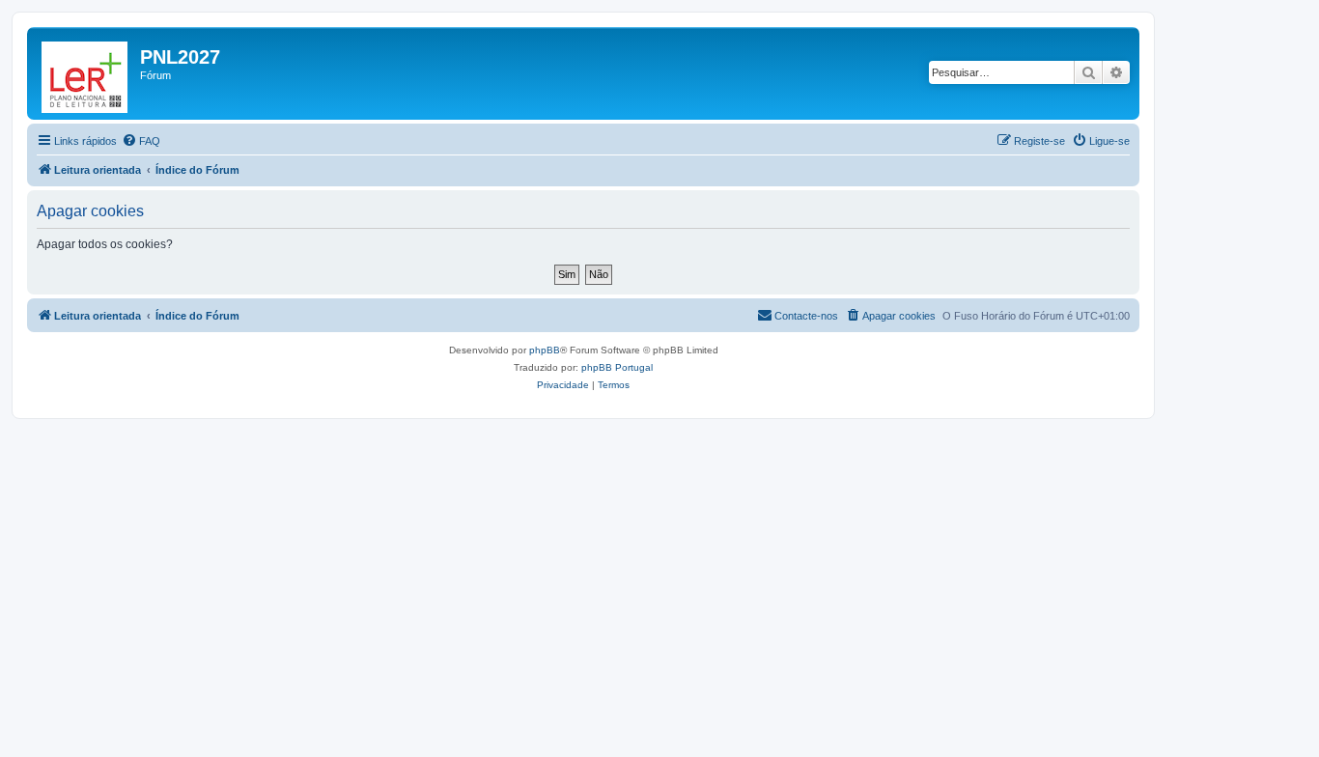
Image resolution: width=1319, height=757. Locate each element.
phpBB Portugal (617, 367)
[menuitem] (141, 141)
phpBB (544, 350)
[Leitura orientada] (86, 73)
